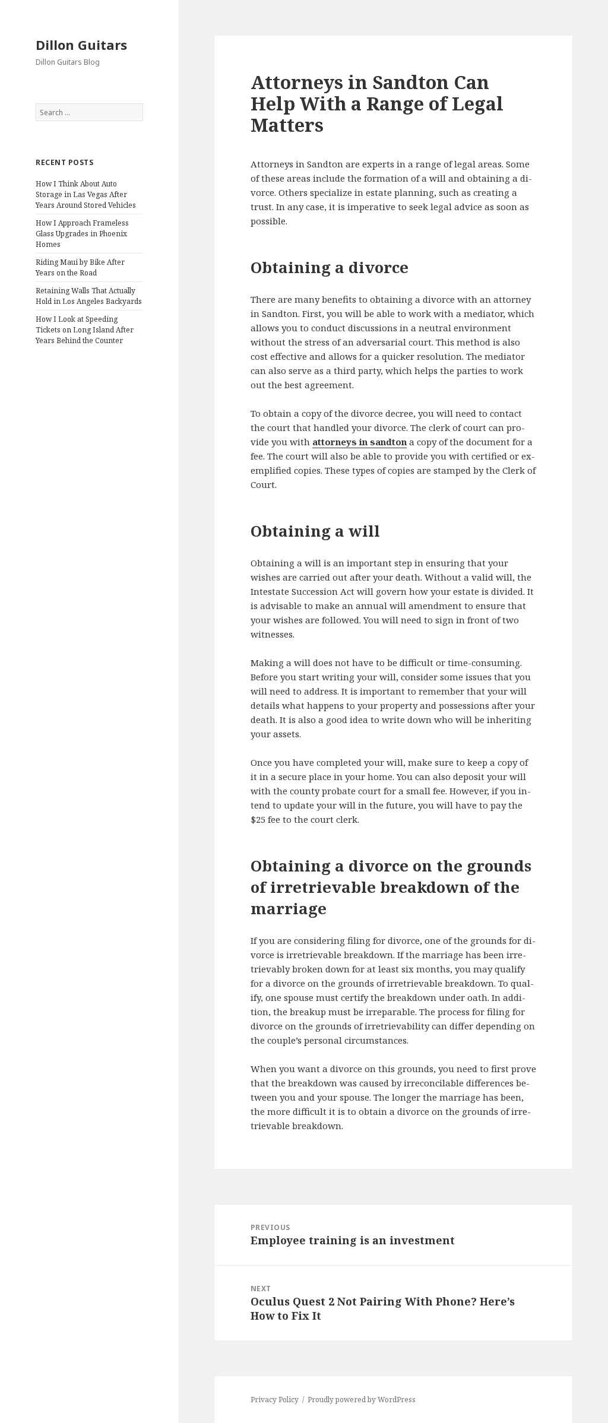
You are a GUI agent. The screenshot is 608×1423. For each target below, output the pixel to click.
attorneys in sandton (359, 442)
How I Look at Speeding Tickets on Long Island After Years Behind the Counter (85, 330)
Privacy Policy (275, 1400)
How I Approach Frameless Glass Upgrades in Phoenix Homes (82, 233)
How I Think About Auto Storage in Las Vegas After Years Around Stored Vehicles (86, 194)
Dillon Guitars (81, 44)
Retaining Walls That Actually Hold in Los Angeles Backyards (89, 296)
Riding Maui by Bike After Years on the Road (80, 267)
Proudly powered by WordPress (362, 1400)
